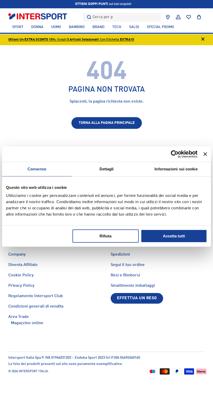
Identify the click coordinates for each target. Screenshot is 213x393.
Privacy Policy (21, 286)
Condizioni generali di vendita (35, 306)
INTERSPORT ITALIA (33, 371)
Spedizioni (120, 254)
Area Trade (18, 317)
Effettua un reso (137, 298)
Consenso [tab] (37, 169)
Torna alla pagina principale (107, 123)
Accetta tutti (174, 236)
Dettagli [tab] (106, 169)
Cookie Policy (21, 275)
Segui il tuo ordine (128, 265)
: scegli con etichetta (71, 39)
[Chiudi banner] (205, 154)
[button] (199, 17)
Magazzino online (27, 323)
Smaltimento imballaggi (133, 286)
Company (17, 254)
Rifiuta (105, 236)
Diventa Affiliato (23, 265)
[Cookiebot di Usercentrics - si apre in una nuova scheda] (174, 154)
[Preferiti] (188, 17)
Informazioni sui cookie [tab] (176, 169)
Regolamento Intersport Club (35, 296)
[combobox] (121, 17)
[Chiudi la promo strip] (203, 40)
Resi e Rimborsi (125, 275)
